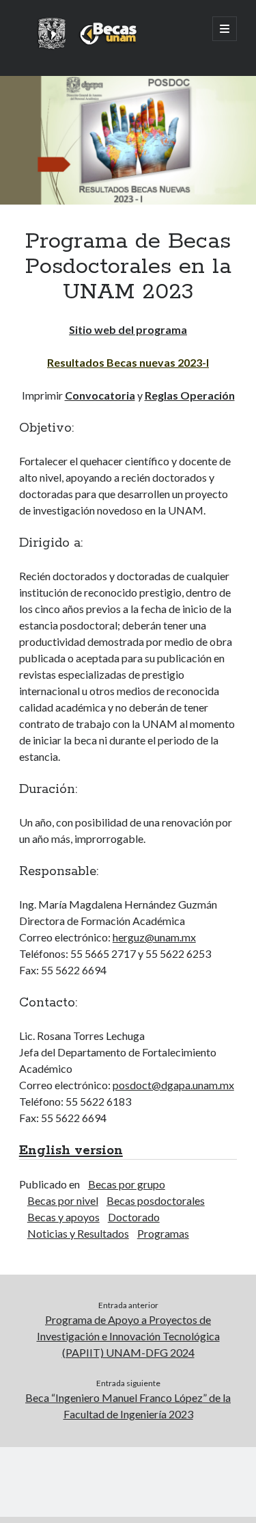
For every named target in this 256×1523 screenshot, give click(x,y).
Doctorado (134, 1216)
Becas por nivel (62, 1200)
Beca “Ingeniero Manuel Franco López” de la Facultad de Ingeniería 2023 (128, 1405)
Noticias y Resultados (78, 1233)
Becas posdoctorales (155, 1200)
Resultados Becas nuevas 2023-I (128, 362)
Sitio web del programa (128, 329)
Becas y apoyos (63, 1216)
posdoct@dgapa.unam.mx (173, 1084)
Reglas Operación (190, 395)
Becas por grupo (126, 1183)
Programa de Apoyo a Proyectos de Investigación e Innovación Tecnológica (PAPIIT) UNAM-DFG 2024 (128, 1336)
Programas (163, 1233)
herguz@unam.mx (154, 936)
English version (71, 1151)
